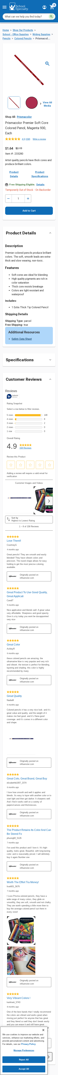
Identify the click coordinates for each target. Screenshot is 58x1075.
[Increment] (28, 198)
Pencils (6, 38)
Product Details (14, 174)
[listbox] (23, 107)
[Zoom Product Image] (47, 63)
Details (40, 184)
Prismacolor (24, 116)
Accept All (24, 1069)
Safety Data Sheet (22, 338)
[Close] (43, 1030)
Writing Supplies (41, 34)
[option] (14, 107)
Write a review (39, 139)
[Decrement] (8, 198)
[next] (40, 104)
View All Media (47, 104)
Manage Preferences (24, 1050)
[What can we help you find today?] (51, 16)
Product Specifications (39, 174)
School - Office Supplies (16, 34)
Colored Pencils (23, 38)
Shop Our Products (23, 30)
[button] (44, 7)
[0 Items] (52, 7)
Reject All (24, 1059)
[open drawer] (4, 7)
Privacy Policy (28, 1044)
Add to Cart (29, 210)
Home (6, 30)
